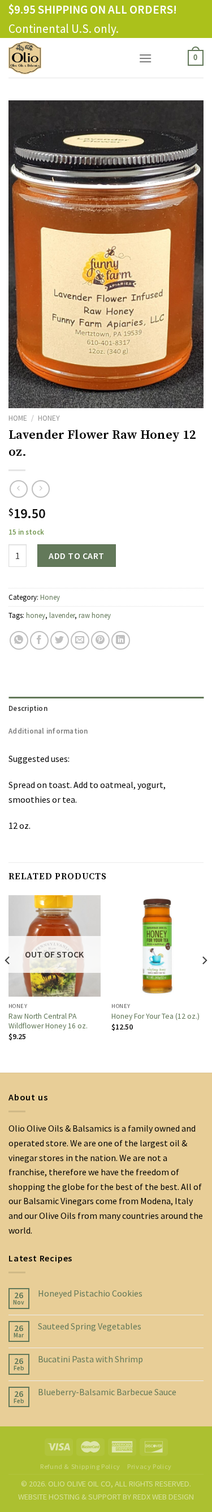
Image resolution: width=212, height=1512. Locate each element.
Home (17, 418)
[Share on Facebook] (39, 640)
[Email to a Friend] (80, 640)
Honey (49, 418)
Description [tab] (27, 708)
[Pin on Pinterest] (100, 640)
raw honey (95, 615)
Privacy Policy (149, 1466)
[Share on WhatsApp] (19, 640)
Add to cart (76, 555)
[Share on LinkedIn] (120, 640)
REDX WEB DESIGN (163, 1497)
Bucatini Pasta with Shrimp (90, 1359)
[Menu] (145, 58)
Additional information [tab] (48, 730)
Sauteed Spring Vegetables (89, 1326)
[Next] (204, 982)
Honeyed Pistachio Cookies (90, 1293)
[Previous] (8, 982)
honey (35, 615)
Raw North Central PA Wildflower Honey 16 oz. (48, 1021)
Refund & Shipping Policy (80, 1466)
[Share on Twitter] (59, 640)
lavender (62, 615)
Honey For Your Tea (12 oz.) (155, 1016)
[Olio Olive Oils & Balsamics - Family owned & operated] (65, 58)
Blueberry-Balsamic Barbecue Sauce (107, 1392)
